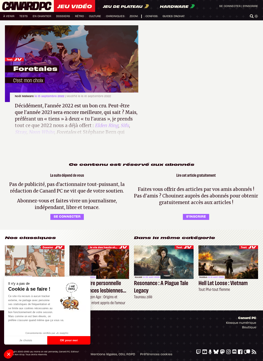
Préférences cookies (156, 354)
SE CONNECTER (67, 216)
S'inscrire (250, 5)
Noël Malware (25, 96)
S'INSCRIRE (196, 216)
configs (151, 15)
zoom (133, 15)
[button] (9, 354)
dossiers (63, 15)
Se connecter (230, 5)
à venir (8, 15)
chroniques (115, 15)
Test (10, 59)
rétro (79, 15)
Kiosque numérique (241, 322)
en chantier (42, 15)
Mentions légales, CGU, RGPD (113, 354)
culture (95, 15)
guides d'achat (174, 15)
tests (23, 15)
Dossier (48, 247)
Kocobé (138, 277)
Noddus (203, 277)
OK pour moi (69, 340)
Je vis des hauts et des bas (108, 247)
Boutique (249, 327)
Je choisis (25, 340)
